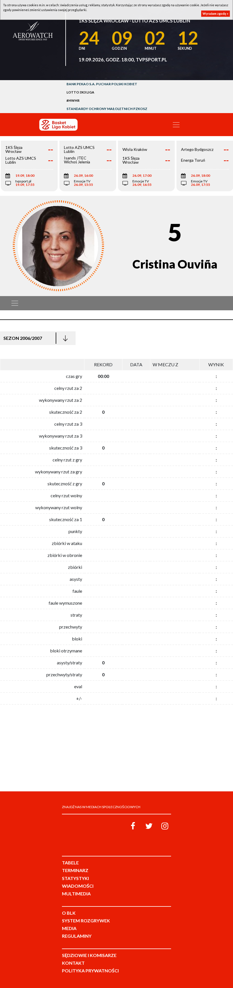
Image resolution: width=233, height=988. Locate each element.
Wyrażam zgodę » (215, 13)
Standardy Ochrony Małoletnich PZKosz (106, 109)
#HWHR (73, 100)
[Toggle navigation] (176, 124)
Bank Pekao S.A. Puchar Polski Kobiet (101, 84)
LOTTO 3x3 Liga (80, 92)
